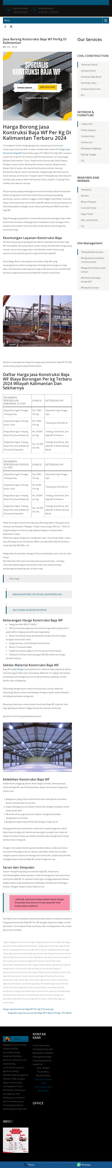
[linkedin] (11, 26)
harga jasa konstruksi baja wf (49, 942)
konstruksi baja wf (12, 964)
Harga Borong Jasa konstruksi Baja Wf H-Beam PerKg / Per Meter (40, 1012)
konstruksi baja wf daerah (29, 968)
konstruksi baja (53, 961)
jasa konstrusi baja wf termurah (29, 961)
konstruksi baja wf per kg (15, 979)
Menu (7, 20)
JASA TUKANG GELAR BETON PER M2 (29, 610)
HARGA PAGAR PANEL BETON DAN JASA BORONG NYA (37, 594)
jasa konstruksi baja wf (44, 953)
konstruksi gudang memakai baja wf (39, 983)
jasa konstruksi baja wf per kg (32, 957)
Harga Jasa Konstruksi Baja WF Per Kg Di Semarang (28, 1009)
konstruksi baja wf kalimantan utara (46, 976)
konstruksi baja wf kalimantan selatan (40, 972)
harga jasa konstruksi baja (21, 942)
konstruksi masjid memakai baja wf (20, 991)
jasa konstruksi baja (22, 953)
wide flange (17, 669)
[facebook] (5, 26)
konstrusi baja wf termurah (33, 998)
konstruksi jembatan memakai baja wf (45, 987)
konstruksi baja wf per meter (42, 979)
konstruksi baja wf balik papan (36, 964)
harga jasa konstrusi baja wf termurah (28, 949)
